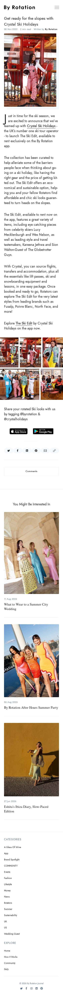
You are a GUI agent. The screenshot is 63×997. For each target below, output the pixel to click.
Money (7, 890)
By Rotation (51, 29)
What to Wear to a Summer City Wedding (26, 606)
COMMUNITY (11, 865)
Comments (31, 471)
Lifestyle (8, 884)
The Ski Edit (24, 323)
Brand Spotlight (11, 859)
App (6, 853)
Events (7, 872)
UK (5, 921)
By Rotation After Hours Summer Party (31, 707)
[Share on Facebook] (18, 451)
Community (9, 963)
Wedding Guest (12, 933)
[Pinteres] (41, 989)
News (7, 896)
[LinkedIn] (36, 989)
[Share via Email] (45, 451)
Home (7, 950)
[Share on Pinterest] (36, 451)
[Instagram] (31, 989)
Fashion (8, 878)
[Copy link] (54, 451)
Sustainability (10, 915)
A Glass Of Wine (12, 847)
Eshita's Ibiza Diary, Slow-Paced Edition (26, 808)
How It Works (10, 957)
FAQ (6, 969)
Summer (8, 909)
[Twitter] (21, 989)
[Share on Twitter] (8, 451)
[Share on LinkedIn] (27, 451)
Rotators (8, 903)
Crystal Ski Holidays (41, 126)
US (5, 927)
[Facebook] (26, 989)
